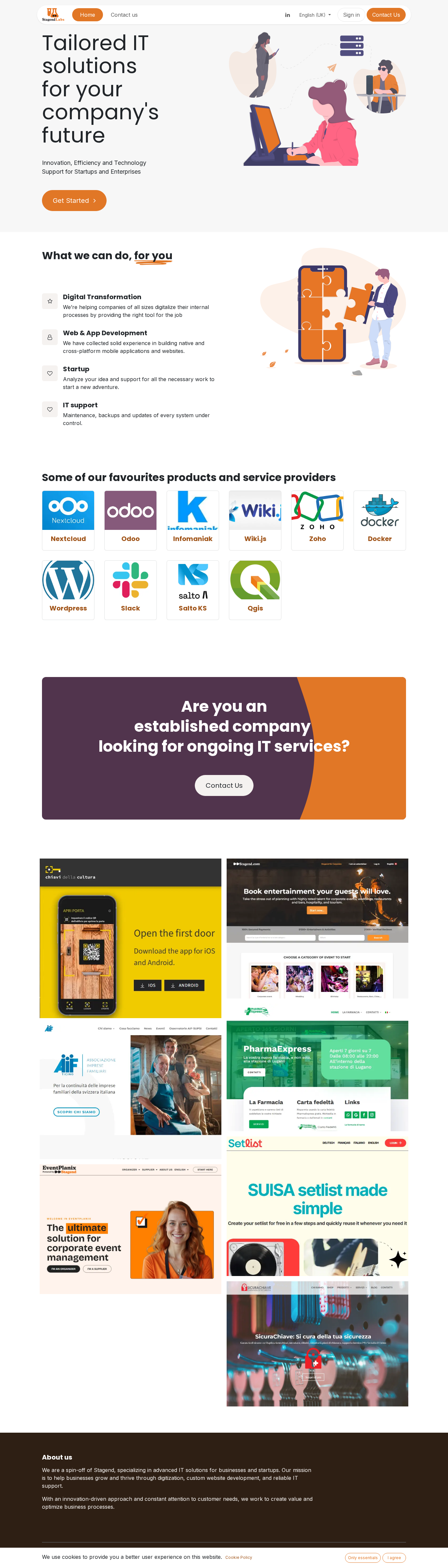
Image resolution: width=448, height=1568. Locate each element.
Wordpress (68, 608)
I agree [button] (394, 1557)
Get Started (72, 200)
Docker (380, 538)
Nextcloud (68, 538)
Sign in (351, 14)
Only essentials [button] (363, 1557)
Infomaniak (193, 538)
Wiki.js (255, 538)
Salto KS (193, 608)
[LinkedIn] (287, 15)
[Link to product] (68, 510)
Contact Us (386, 14)
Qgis (255, 608)
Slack (130, 608)
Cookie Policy (238, 1557)
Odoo (130, 538)
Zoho (317, 538)
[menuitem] (87, 14)
